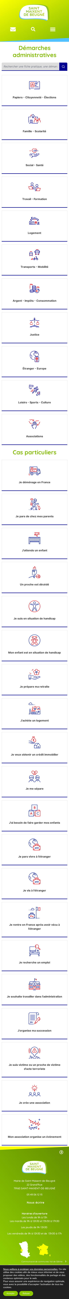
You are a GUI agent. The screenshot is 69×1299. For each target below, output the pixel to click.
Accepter (11, 1293)
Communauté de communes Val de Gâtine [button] (42, 1261)
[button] (53, 29)
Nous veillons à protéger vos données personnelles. (30, 1269)
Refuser (26, 1293)
